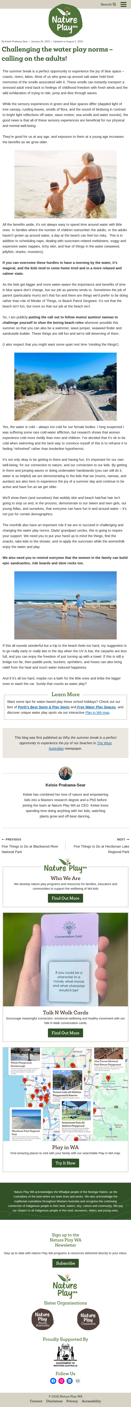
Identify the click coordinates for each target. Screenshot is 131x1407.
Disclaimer (54, 1401)
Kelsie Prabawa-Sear (16, 41)
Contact (36, 1401)
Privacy (72, 1401)
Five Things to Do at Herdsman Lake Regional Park (101, 846)
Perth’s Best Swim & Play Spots (44, 707)
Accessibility (91, 1401)
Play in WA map (97, 712)
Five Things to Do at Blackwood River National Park (30, 846)
